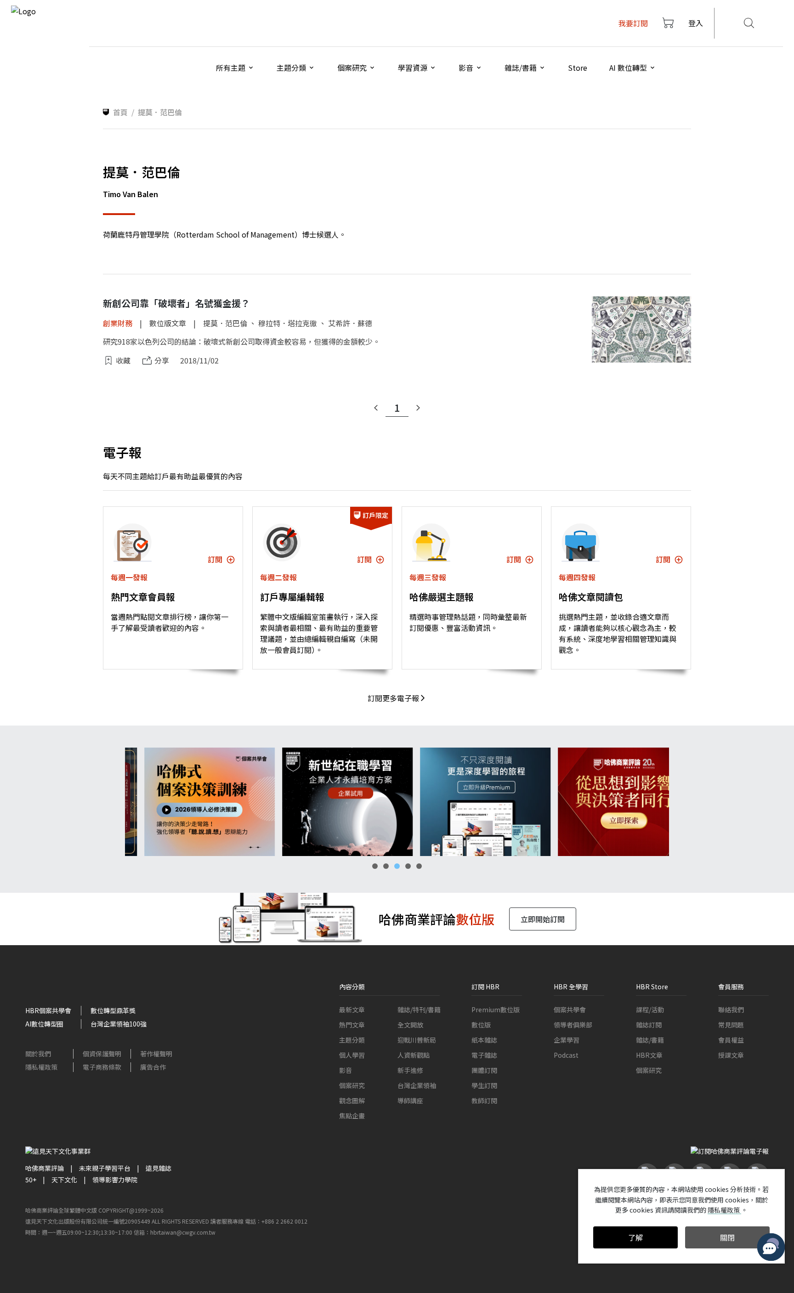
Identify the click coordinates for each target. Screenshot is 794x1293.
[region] (397, 802)
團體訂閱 (484, 1070)
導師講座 (410, 1100)
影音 (345, 1070)
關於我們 (38, 1053)
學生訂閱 (484, 1085)
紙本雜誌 (484, 1039)
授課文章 (731, 1055)
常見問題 (731, 1024)
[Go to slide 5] (419, 866)
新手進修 (410, 1070)
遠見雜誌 (158, 1168)
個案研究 (352, 1085)
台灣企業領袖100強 (119, 1023)
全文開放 (410, 1024)
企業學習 (566, 1039)
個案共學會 (570, 1009)
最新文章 (352, 1009)
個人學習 (352, 1055)
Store (577, 67)
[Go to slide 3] (397, 866)
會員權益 (731, 1039)
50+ (30, 1179)
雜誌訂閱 (649, 1024)
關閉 (727, 1237)
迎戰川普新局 (416, 1039)
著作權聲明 (156, 1053)
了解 (635, 1237)
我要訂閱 (633, 22)
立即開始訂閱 (543, 918)
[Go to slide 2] (386, 866)
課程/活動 (650, 1009)
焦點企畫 (352, 1115)
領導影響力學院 (114, 1179)
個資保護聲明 (102, 1053)
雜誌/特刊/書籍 (419, 1009)
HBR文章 (649, 1055)
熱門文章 (352, 1024)
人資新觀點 (413, 1055)
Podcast (566, 1055)
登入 (695, 22)
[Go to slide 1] (375, 866)
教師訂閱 (484, 1100)
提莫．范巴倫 (225, 323)
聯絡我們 (731, 1009)
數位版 (481, 1024)
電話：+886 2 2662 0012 (276, 1221)
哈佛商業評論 (44, 1168)
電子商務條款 (102, 1067)
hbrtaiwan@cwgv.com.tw (183, 1232)
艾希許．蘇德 (350, 323)
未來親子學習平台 (104, 1168)
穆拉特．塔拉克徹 (287, 323)
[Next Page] (418, 408)
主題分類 (352, 1039)
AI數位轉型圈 (44, 1023)
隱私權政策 (41, 1067)
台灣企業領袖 (416, 1085)
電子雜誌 (484, 1055)
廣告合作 (153, 1067)
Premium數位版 (495, 1009)
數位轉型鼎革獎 (113, 1010)
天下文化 (64, 1179)
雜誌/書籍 (650, 1039)
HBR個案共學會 (48, 1010)
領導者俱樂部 (573, 1024)
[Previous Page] (376, 408)
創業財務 (117, 323)
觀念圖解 (352, 1100)
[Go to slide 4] (408, 866)
